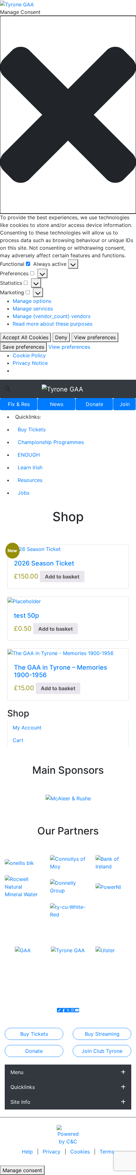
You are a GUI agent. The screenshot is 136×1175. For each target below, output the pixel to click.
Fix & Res (19, 404)
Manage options (32, 301)
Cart (18, 740)
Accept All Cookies (25, 337)
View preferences (95, 337)
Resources (30, 480)
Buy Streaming (102, 1034)
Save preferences (23, 347)
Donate (94, 404)
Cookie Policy (29, 355)
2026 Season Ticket (44, 563)
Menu (16, 1072)
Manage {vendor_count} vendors (51, 316)
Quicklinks (22, 1087)
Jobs (23, 493)
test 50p (26, 615)
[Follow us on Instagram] (72, 1010)
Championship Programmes (51, 442)
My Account (27, 727)
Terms (107, 1151)
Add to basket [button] (62, 576)
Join (125, 404)
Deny (61, 337)
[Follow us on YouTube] (77, 1010)
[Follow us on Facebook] (63, 1010)
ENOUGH (29, 455)
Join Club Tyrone (102, 1051)
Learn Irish (30, 467)
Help (28, 1151)
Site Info (20, 1102)
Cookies (80, 1151)
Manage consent (22, 1170)
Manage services (33, 308)
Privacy (52, 1151)
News (56, 404)
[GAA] (23, 950)
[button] (68, 115)
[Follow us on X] (68, 1010)
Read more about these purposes (52, 324)
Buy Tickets (32, 429)
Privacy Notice (30, 363)
